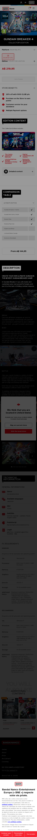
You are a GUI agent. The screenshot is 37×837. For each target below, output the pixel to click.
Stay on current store (18, 425)
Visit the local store (18, 431)
